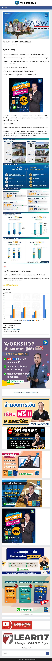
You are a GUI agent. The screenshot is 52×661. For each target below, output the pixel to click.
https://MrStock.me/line (13, 329)
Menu (5, 7)
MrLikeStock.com (24, 659)
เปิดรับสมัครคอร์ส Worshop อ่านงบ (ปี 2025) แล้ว (26, 392)
